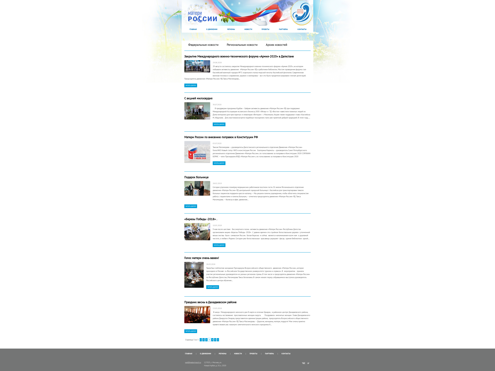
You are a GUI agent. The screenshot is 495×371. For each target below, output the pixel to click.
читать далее (190, 85)
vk (304, 363)
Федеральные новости (203, 45)
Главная (193, 29)
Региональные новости (242, 45)
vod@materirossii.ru (193, 362)
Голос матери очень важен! (201, 258)
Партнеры (283, 29)
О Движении (211, 29)
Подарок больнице (196, 177)
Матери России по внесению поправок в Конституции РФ (221, 137)
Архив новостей (276, 45)
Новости (248, 29)
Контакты (302, 29)
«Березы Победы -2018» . (200, 219)
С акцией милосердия (198, 98)
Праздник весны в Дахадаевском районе (210, 302)
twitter (308, 363)
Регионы (231, 29)
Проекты (265, 29)
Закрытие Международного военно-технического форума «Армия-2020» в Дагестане (239, 56)
